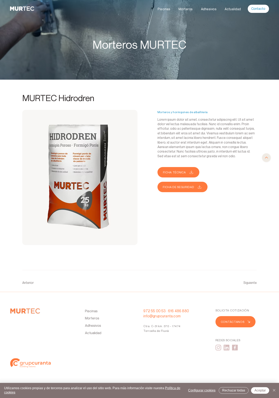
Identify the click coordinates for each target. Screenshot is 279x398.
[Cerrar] (274, 390)
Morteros (92, 318)
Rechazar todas (233, 390)
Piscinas (91, 311)
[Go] (266, 157)
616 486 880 (178, 311)
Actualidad (93, 333)
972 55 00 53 (154, 311)
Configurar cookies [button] (201, 390)
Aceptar (260, 390)
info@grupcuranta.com (162, 316)
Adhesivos (93, 325)
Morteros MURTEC (139, 44)
